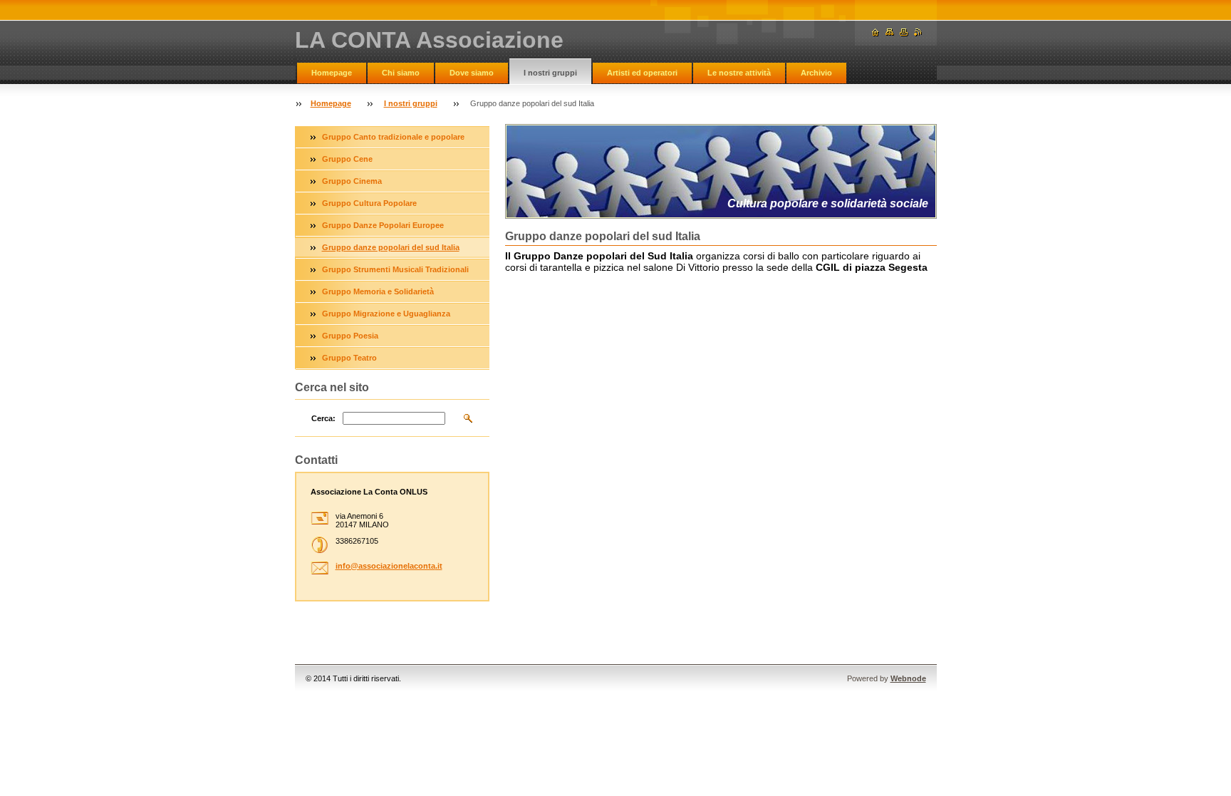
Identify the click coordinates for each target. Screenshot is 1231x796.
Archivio (816, 72)
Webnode (908, 678)
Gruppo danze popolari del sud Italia (390, 247)
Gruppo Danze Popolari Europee (383, 225)
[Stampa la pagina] (904, 32)
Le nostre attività (739, 72)
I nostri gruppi (550, 72)
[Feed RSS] (918, 32)
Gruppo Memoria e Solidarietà (378, 291)
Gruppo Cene (347, 159)
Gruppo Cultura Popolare (369, 203)
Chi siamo (401, 72)
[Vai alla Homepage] (875, 32)
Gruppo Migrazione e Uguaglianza (386, 313)
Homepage (331, 72)
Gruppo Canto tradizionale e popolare (393, 137)
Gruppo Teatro (349, 357)
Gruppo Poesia (350, 335)
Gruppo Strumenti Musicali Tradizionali (395, 269)
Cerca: (323, 418)
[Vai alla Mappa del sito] (889, 32)
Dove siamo (472, 72)
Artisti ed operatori (642, 72)
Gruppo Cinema (352, 181)
